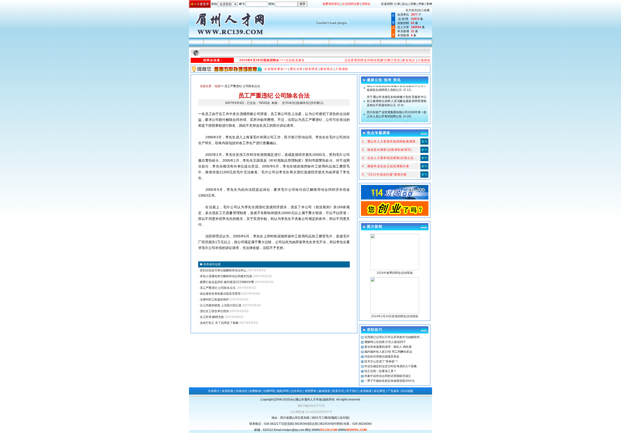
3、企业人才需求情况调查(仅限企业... (389, 158)
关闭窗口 (316, 103)
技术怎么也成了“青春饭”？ (381, 361)
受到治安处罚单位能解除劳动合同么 (222, 270)
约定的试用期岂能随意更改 (381, 356)
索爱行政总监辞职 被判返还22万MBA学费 (226, 282)
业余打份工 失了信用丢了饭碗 (218, 323)
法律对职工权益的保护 (214, 299)
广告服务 (393, 391)
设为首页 (411, 10)
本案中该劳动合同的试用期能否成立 (387, 376)
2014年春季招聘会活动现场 (395, 273)
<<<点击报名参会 (292, 60)
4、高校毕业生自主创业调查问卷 (385, 166)
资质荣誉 (310, 391)
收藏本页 (303, 103)
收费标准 (255, 391)
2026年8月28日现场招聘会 (259, 60)
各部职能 (227, 391)
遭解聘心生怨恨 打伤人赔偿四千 (385, 342)
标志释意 (379, 391)
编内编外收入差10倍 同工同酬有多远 (388, 351)
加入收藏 (424, 10)
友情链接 (366, 391)
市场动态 (241, 391)
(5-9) (396, 96)
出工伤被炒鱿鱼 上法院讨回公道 (220, 305)
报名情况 (311, 69)
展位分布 (296, 69)
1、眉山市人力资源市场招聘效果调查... (390, 141)
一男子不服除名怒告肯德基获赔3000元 (389, 381)
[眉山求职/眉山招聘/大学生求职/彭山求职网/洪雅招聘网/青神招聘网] (394, 214)
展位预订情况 (390, 60)
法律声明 (269, 391)
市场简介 (214, 391)
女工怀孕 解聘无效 (211, 317)
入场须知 (423, 60)
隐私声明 (283, 391)
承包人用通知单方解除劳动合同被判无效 (225, 276)
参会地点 (408, 60)
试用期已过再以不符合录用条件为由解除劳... (393, 337)
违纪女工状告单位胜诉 (214, 311)
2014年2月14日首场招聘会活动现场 (394, 316)
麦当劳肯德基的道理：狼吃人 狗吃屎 (388, 347)
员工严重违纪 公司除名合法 (217, 288)
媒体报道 (324, 391)
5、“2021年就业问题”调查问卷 (384, 174)
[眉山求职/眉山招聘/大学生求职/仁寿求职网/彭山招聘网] (394, 198)
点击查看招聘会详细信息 (362, 60)
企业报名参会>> (276, 69)
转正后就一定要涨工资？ (380, 371)
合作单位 (296, 391)
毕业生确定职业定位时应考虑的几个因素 (390, 366)
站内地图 (407, 391)
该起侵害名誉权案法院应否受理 (220, 293)
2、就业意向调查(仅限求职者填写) (387, 149)
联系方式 (338, 391)
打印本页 (289, 103)
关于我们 (352, 391)
